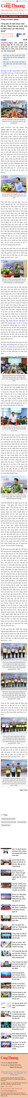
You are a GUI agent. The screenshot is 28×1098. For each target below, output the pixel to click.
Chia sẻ (4, 39)
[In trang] (26, 40)
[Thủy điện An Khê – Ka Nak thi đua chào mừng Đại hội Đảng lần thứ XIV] (6, 1014)
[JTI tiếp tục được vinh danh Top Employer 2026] (6, 1005)
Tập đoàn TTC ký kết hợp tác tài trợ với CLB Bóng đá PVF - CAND (19, 1045)
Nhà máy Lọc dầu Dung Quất (10, 71)
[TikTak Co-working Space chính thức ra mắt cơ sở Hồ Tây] (6, 986)
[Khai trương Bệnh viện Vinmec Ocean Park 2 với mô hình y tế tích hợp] (6, 975)
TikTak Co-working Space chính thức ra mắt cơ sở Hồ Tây (19, 986)
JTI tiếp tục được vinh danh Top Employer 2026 (19, 1005)
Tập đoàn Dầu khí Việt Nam (15, 321)
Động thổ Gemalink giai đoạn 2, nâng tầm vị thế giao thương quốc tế (19, 908)
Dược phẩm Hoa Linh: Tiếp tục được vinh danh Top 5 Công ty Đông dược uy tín (19, 1026)
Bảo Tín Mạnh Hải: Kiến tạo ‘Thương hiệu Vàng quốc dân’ (19, 927)
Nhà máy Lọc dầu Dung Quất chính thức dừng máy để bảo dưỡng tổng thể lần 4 (14, 57)
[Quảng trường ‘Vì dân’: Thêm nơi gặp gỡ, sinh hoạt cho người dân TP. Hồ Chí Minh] (6, 873)
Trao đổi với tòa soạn (8, 1073)
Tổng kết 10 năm (6, 825)
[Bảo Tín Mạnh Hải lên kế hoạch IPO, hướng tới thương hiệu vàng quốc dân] (6, 851)
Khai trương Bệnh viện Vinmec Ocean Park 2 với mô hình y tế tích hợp (19, 976)
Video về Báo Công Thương (20, 1072)
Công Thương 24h (13, 16)
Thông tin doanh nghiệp (9, 19)
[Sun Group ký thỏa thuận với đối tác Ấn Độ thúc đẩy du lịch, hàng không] (6, 862)
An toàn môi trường (7, 344)
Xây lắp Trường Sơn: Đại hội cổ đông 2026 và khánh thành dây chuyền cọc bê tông (19, 887)
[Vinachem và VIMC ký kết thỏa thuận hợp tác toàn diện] (6, 918)
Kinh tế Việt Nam (18, 10)
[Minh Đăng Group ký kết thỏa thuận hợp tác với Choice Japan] (6, 1036)
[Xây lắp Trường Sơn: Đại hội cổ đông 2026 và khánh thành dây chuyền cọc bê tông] (6, 886)
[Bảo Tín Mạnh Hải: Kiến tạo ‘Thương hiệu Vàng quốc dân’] (6, 927)
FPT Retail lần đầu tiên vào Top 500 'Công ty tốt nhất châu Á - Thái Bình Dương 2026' (19, 954)
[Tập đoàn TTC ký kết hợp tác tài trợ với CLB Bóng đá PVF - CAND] (6, 1044)
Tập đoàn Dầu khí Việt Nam (8, 818)
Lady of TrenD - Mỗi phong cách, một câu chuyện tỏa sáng (19, 944)
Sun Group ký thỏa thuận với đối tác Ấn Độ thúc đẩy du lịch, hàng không (19, 863)
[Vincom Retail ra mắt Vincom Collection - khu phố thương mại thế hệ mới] (6, 994)
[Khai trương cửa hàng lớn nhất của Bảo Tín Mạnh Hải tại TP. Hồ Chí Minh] (6, 964)
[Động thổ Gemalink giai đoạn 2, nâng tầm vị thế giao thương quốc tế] (6, 907)
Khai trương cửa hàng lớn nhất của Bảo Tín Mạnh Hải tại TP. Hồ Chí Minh (19, 965)
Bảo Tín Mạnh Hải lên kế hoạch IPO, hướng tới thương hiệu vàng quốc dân (19, 852)
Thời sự (5, 16)
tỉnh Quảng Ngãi (22, 822)
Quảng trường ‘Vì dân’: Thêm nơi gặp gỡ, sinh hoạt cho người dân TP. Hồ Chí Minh (19, 875)
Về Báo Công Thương (6, 1072)
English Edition (23, 1)
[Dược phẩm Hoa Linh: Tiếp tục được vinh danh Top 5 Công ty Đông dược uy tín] (6, 1025)
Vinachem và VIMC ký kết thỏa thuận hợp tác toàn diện (19, 918)
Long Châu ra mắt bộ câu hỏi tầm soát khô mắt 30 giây (19, 936)
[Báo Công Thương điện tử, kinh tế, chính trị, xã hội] (13, 5)
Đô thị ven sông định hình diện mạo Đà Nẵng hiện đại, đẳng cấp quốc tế (19, 898)
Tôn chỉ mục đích (18, 1073)
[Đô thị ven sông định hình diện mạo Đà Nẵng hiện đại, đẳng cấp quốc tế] (6, 897)
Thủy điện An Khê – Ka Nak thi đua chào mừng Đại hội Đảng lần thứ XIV (19, 1015)
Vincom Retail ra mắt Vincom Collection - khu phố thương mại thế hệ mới (19, 996)
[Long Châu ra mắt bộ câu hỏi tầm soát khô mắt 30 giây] (6, 936)
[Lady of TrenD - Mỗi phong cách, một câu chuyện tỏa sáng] (6, 944)
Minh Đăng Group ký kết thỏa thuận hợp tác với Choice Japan (19, 1036)
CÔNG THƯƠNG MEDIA (7, 10)
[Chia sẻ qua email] (24, 40)
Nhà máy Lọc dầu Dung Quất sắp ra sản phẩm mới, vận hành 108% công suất (14, 64)
